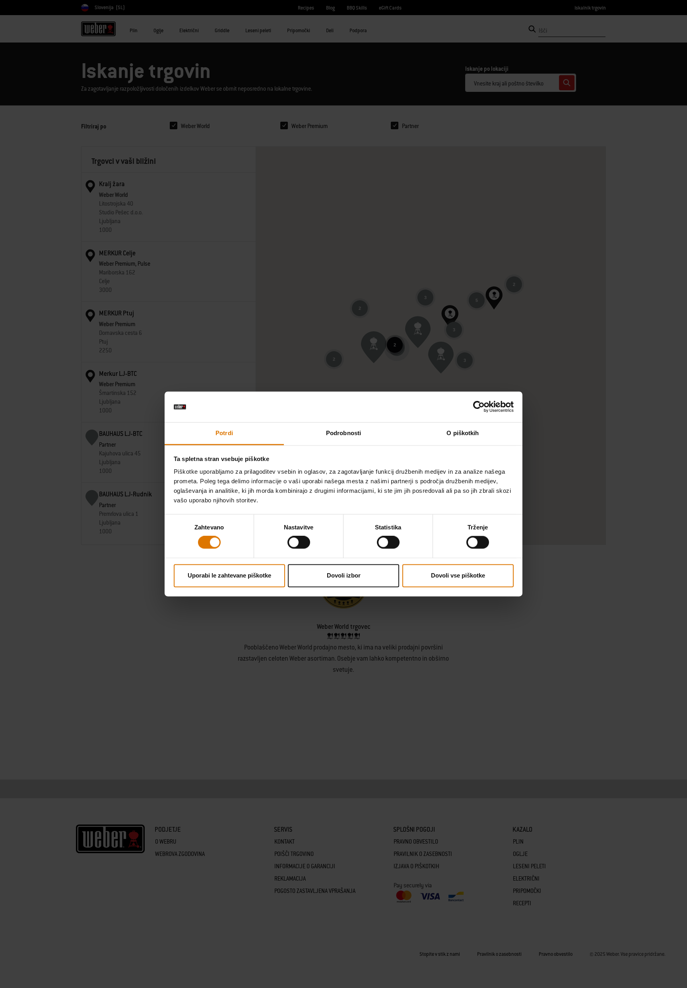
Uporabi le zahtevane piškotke (229, 575)
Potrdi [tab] (224, 433)
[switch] (298, 542)
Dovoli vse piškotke (458, 575)
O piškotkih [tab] (462, 433)
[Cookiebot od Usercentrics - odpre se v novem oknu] (479, 407)
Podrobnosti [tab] (343, 433)
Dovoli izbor (344, 575)
